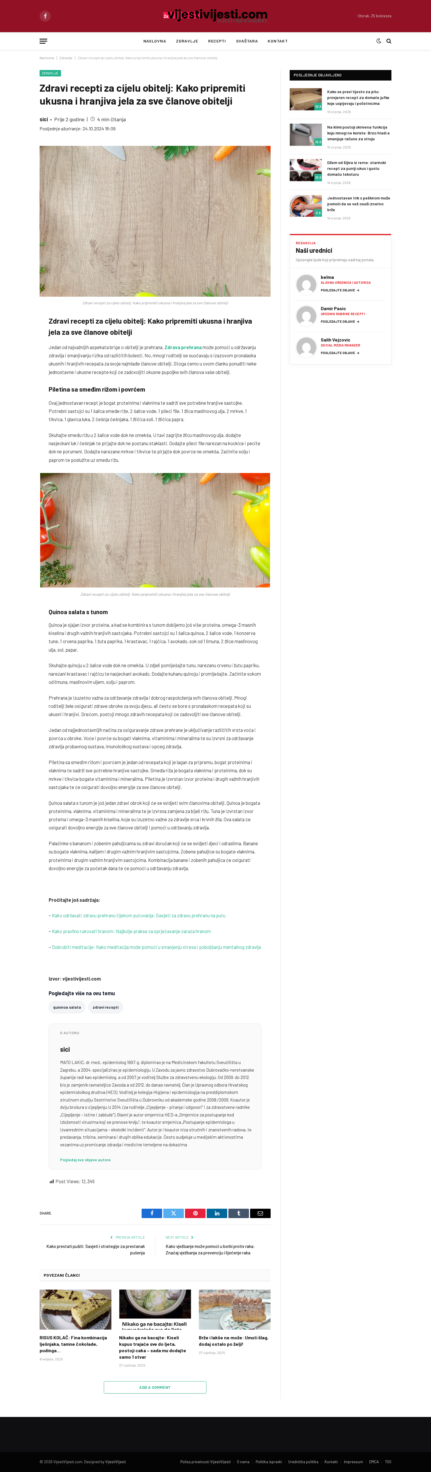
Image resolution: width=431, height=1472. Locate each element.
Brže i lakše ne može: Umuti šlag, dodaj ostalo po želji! (233, 1341)
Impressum (353, 1461)
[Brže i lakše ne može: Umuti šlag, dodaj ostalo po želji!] (235, 1310)
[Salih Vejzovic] (306, 347)
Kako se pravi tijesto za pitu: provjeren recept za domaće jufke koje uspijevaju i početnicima (358, 97)
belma (327, 277)
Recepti (217, 40)
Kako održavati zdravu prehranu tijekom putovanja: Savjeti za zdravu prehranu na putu (138, 915)
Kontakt (278, 40)
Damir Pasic (333, 308)
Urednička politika (303, 1461)
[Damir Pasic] (306, 316)
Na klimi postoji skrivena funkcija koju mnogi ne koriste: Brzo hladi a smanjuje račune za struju (358, 132)
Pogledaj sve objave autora (85, 1159)
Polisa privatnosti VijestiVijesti (205, 1461)
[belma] (306, 284)
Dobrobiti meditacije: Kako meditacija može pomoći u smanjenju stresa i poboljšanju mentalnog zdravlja (156, 947)
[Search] (388, 41)
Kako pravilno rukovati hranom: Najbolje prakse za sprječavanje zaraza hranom (131, 931)
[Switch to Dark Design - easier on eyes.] (379, 41)
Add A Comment (155, 1387)
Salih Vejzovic (335, 339)
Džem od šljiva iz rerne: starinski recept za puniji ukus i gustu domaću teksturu (356, 168)
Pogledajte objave (340, 290)
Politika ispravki (269, 1461)
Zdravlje (187, 40)
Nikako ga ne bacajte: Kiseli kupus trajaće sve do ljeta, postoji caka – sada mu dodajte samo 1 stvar (152, 1347)
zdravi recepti (105, 1007)
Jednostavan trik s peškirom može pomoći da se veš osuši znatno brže (358, 203)
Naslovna (154, 40)
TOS (388, 1461)
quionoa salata (67, 1007)
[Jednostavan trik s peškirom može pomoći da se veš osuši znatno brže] (306, 205)
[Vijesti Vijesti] (216, 16)
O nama (243, 1461)
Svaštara (247, 40)
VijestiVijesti (115, 1461)
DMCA (374, 1461)
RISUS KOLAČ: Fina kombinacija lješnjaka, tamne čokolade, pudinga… (73, 1344)
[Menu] (43, 41)
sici (44, 119)
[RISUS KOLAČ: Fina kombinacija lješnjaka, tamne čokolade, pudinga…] (75, 1310)
